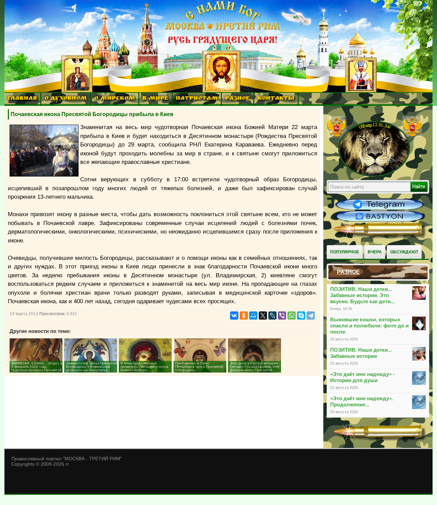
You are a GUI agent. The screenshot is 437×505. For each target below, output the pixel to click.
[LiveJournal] (272, 315)
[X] (263, 315)
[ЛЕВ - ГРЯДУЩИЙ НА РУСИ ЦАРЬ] (374, 175)
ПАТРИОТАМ (196, 99)
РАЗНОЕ (237, 99)
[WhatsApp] (291, 315)
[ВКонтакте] (234, 315)
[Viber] (282, 315)
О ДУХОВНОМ (65, 99)
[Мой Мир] (253, 315)
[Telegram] (311, 315)
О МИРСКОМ (114, 99)
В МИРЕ (155, 99)
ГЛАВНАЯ (22, 99)
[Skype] (301, 315)
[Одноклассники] (244, 315)
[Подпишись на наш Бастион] (380, 220)
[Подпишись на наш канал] (380, 209)
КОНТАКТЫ (275, 99)
